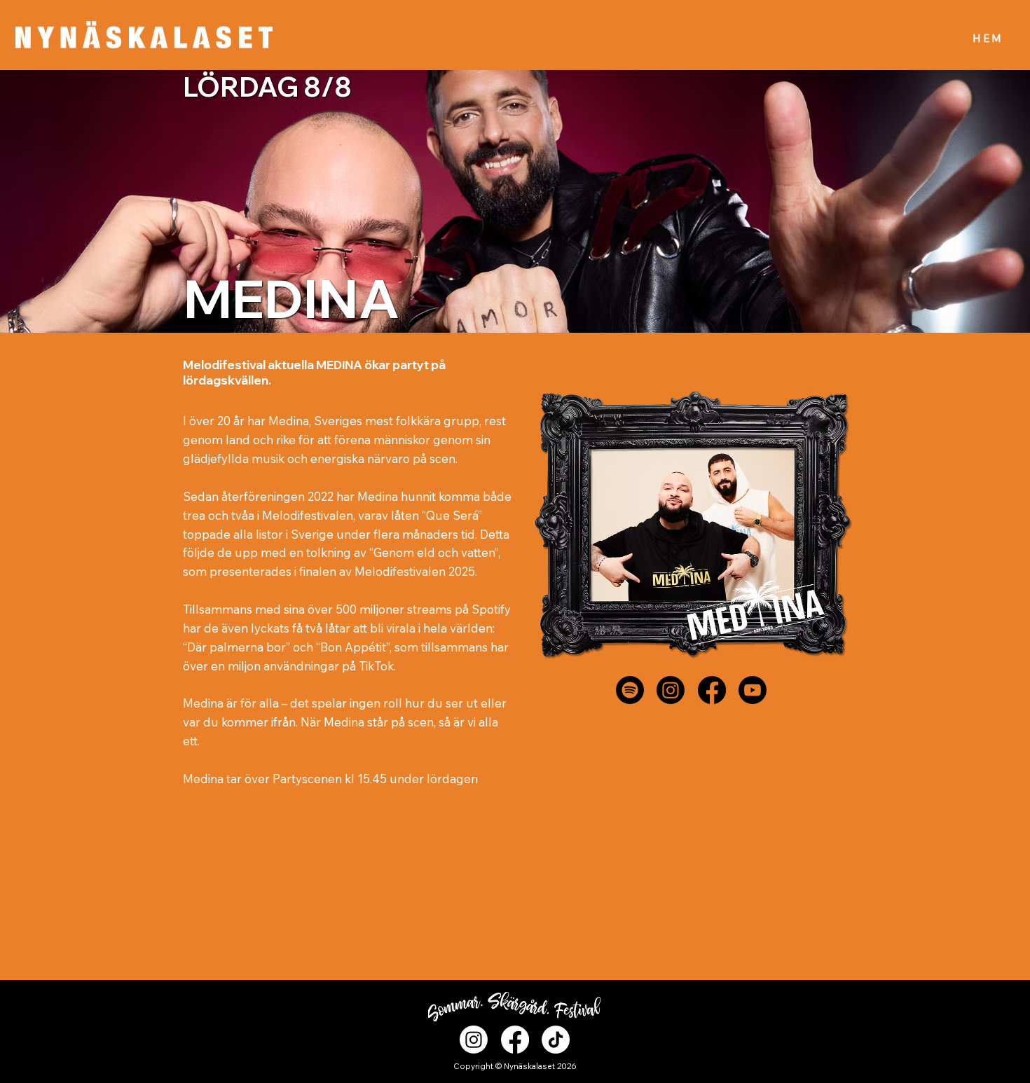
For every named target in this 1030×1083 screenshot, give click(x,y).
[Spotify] (630, 690)
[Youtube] (753, 690)
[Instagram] (671, 690)
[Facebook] (712, 690)
